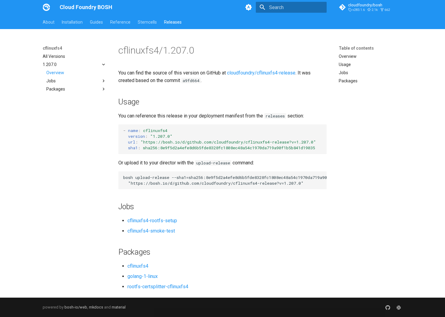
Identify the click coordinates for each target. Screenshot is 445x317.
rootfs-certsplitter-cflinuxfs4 (157, 286)
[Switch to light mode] (248, 7)
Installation (72, 22)
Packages (348, 80)
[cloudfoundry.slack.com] (399, 307)
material (119, 307)
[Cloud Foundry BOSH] (46, 7)
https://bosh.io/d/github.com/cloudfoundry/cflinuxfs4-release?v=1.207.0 (228, 142)
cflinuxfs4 (137, 266)
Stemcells (147, 22)
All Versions (54, 56)
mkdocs (96, 307)
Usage (345, 64)
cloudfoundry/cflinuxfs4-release (261, 73)
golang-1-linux (142, 276)
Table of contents (356, 48)
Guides (96, 22)
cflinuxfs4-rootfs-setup (152, 220)
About (48, 22)
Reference (120, 22)
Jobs (343, 72)
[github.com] (388, 307)
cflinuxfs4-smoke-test (151, 231)
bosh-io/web (75, 307)
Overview (55, 72)
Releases (173, 22)
